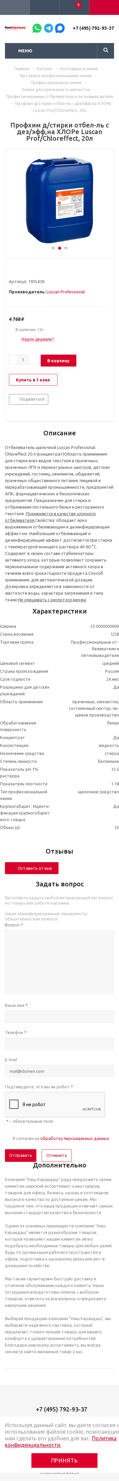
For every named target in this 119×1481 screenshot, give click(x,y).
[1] (12, 269)
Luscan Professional (66, 291)
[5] (37, 269)
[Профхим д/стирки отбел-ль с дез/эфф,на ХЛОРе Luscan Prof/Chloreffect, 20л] (59, 200)
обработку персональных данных (74, 1138)
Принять (64, 1460)
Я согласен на (61, 1138)
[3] (24, 269)
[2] (18, 269)
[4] (31, 269)
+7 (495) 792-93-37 (93, 28)
